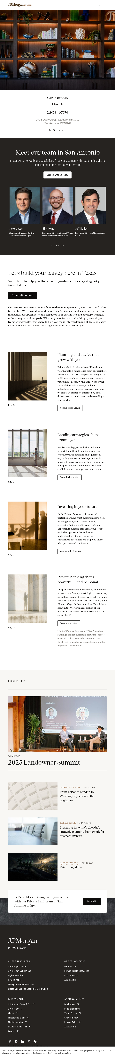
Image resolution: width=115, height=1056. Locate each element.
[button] (57, 128)
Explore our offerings (69, 623)
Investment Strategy (70, 787)
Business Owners (68, 823)
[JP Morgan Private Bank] (22, 947)
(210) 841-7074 (69, 112)
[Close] (110, 1051)
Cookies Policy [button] (71, 1018)
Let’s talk (91, 901)
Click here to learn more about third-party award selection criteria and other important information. (82, 642)
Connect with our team (22, 295)
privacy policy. (64, 1053)
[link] (33, 796)
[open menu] (105, 5)
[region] (57, 1051)
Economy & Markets (69, 863)
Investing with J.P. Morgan (70, 551)
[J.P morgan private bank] (21, 5)
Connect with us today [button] (57, 175)
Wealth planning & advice (70, 408)
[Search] (99, 5)
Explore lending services (69, 477)
